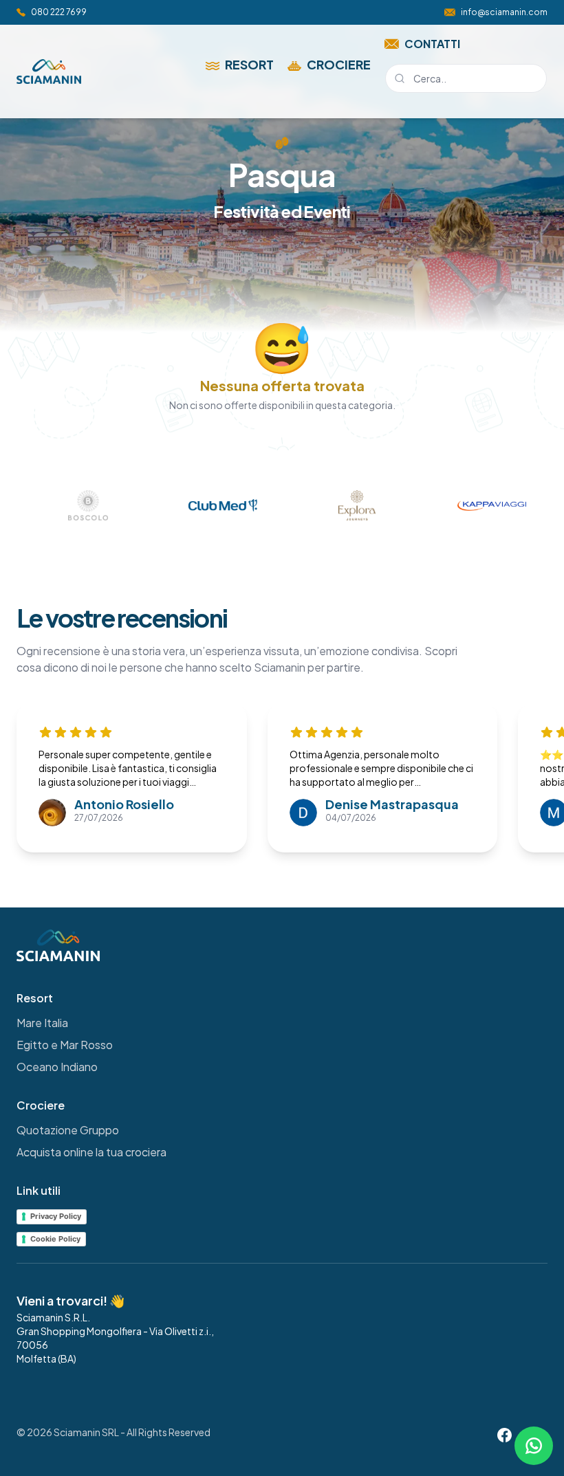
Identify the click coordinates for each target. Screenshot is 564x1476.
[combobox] (466, 78)
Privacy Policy (55, 1216)
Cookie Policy (55, 1239)
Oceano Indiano (57, 1066)
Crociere (339, 64)
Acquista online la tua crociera (91, 1152)
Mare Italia (42, 1022)
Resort (249, 64)
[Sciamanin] (49, 71)
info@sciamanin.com (504, 12)
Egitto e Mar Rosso (65, 1044)
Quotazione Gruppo (68, 1130)
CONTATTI (432, 43)
